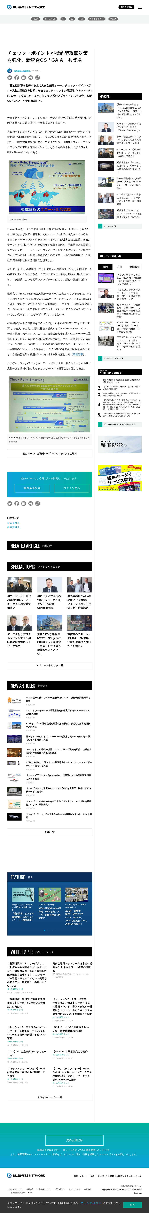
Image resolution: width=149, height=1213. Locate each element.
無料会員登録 (126, 7)
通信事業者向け (96, 19)
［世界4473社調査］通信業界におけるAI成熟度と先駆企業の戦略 (121, 388)
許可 (132, 1205)
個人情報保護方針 (18, 1193)
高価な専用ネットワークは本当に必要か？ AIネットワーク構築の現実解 (121, 394)
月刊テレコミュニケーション (129, 1176)
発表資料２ (13, 527)
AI (63, 19)
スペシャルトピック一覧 (49, 665)
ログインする (71, 488)
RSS (30, 1193)
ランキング (102, 1176)
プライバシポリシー (92, 1203)
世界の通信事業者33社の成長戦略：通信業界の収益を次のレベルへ (121, 381)
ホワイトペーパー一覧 (49, 1097)
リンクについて (74, 1189)
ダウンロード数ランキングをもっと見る (119, 424)
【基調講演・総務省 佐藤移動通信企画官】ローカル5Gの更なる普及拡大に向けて (121, 415)
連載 (112, 1176)
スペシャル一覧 (110, 226)
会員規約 (87, 1189)
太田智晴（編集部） (22, 71)
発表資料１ (13, 523)
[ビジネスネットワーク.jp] (26, 7)
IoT (81, 19)
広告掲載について (44, 1189)
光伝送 (113, 19)
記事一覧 (50, 832)
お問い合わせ (59, 1189)
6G (72, 19)
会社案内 (29, 1189)
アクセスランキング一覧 (113, 358)
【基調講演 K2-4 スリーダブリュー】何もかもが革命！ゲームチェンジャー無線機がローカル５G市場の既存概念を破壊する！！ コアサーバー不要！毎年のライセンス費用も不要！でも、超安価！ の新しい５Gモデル (122, 404)
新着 (92, 1176)
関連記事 (78, 354)
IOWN (35, 19)
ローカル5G (50, 19)
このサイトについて (15, 1189)
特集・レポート (80, 1176)
